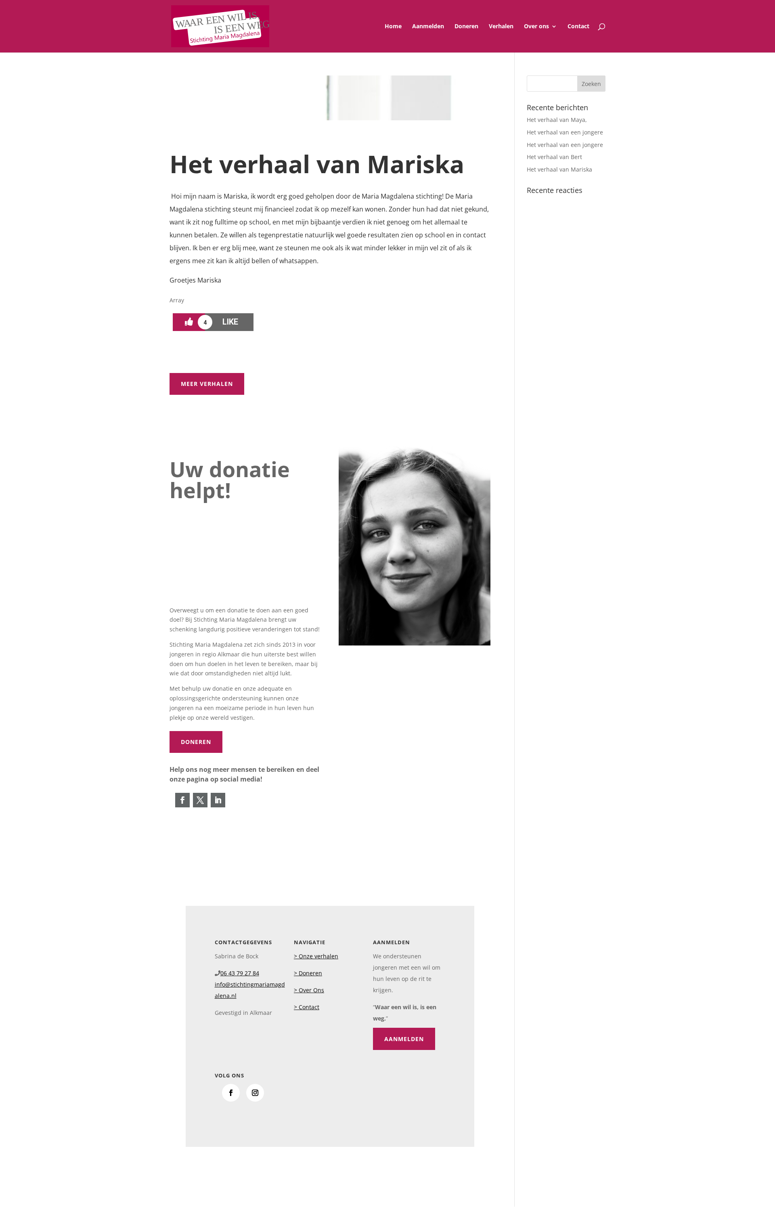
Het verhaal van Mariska (559, 169)
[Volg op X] (200, 800)
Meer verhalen (207, 384)
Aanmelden (428, 26)
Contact (578, 26)
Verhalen (501, 26)
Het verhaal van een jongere (565, 132)
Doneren (466, 26)
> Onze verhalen (316, 956)
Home (393, 26)
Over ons (536, 26)
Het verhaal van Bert (554, 157)
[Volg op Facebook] (182, 800)
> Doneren (308, 973)
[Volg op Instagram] (255, 1093)
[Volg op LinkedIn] (218, 800)
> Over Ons (309, 990)
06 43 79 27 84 (239, 973)
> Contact (306, 1007)
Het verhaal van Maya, (557, 120)
